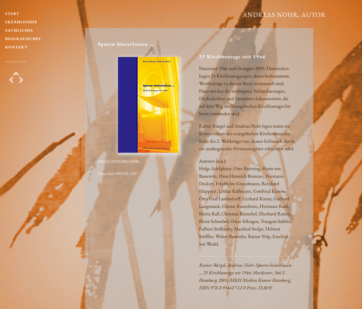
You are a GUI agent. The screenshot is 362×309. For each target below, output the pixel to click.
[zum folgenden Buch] (20, 81)
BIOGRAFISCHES (23, 38)
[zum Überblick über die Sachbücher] (16, 76)
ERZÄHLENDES (21, 21)
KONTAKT (16, 47)
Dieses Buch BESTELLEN (117, 173)
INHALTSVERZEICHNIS (118, 161)
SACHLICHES (19, 30)
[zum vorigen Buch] (12, 81)
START (12, 13)
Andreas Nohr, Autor (284, 14)
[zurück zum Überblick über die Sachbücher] (148, 151)
